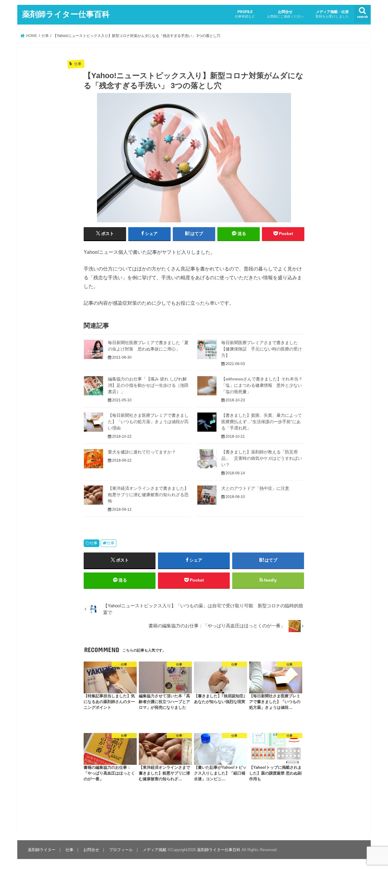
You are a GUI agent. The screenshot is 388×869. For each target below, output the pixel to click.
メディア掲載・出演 (332, 14)
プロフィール (121, 849)
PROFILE (245, 14)
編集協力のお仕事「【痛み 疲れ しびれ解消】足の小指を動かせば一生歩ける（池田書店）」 (148, 385)
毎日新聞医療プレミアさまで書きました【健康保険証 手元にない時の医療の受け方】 (261, 349)
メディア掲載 (154, 849)
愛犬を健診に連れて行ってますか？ (142, 451)
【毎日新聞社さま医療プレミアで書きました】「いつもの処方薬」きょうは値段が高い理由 (148, 421)
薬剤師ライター (41, 849)
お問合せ (285, 14)
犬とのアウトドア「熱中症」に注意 (255, 488)
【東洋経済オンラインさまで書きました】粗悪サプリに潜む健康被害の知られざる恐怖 (148, 494)
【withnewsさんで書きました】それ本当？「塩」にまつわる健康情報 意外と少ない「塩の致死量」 (262, 385)
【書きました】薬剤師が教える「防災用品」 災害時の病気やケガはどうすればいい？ (261, 458)
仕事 (93, 543)
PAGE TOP (373, 837)
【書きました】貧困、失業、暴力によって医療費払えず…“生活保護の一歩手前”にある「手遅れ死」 (261, 421)
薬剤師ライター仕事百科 (66, 13)
